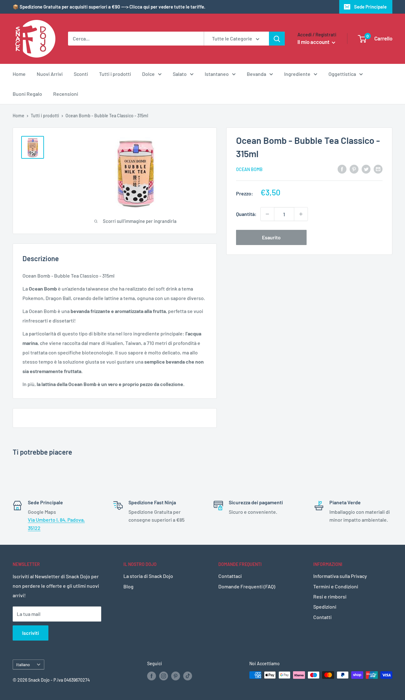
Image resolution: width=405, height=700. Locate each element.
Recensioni (65, 94)
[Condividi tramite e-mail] (378, 169)
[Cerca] (277, 39)
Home (19, 74)
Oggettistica (342, 74)
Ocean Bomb (249, 169)
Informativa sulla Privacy (340, 576)
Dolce (148, 74)
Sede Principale (370, 6)
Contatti (322, 617)
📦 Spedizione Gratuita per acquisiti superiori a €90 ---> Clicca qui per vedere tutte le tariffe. (109, 6)
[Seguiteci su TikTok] (187, 675)
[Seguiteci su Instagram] (163, 675)
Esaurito (271, 237)
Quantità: (246, 214)
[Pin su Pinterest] (354, 169)
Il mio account (313, 42)
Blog (128, 586)
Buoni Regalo (27, 94)
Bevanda (256, 74)
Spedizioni (324, 607)
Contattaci (230, 576)
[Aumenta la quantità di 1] (301, 214)
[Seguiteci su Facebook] (151, 675)
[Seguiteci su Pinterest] (175, 675)
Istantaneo (217, 74)
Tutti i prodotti (115, 74)
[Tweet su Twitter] (366, 169)
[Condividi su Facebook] (342, 169)
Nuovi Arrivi (50, 74)
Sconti (81, 74)
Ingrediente (297, 74)
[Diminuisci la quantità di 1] (267, 214)
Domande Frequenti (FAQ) (246, 586)
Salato (180, 74)
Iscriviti (30, 633)
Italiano (23, 664)
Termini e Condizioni (335, 586)
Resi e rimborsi (329, 596)
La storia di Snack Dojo (148, 576)
